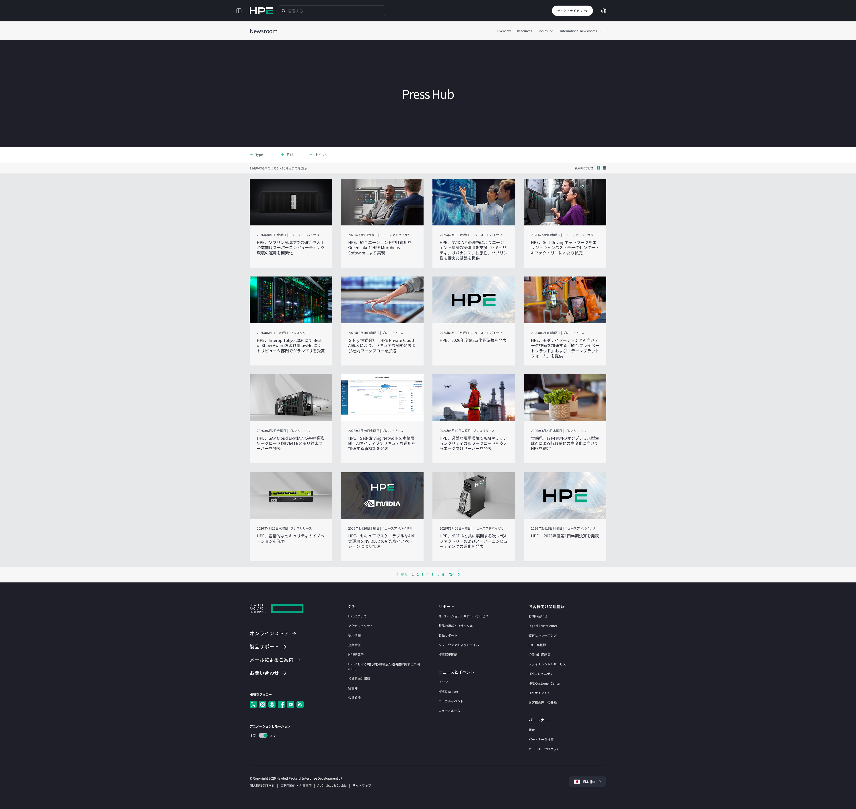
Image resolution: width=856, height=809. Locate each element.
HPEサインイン (539, 692)
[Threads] (272, 704)
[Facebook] (281, 704)
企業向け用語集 (539, 654)
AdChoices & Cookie (332, 785)
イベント (444, 681)
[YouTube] (290, 704)
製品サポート (447, 635)
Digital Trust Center (543, 625)
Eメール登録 (537, 644)
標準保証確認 (447, 654)
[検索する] (283, 10)
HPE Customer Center (545, 683)
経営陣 (353, 688)
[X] (253, 704)
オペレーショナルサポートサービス (463, 616)
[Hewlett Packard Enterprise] (261, 10)
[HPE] (277, 609)
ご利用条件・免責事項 (296, 785)
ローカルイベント (450, 701)
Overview (504, 31)
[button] (239, 10)
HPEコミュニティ (541, 673)
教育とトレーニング (543, 635)
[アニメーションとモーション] (263, 735)
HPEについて (357, 616)
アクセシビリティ (360, 625)
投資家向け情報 (359, 678)
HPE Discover (448, 691)
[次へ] (459, 574)
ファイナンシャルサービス (547, 664)
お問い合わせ (538, 616)
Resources (524, 31)
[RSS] (300, 704)
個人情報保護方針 (262, 785)
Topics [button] (543, 31)
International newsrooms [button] (578, 31)
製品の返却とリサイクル (455, 625)
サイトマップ (361, 785)
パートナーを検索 (541, 739)
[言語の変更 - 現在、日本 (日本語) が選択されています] (603, 10)
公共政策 (354, 697)
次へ (452, 574)
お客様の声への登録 (543, 702)
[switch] (260, 735)
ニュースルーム (449, 710)
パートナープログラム (544, 749)
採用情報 (354, 635)
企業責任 (354, 644)
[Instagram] (262, 704)
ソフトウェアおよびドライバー (460, 644)
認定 (532, 729)
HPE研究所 (356, 654)
